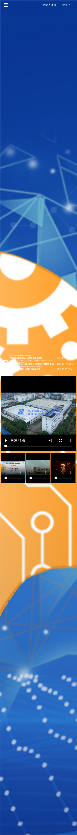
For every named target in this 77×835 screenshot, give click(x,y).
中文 (65, 4)
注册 (54, 5)
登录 (45, 5)
